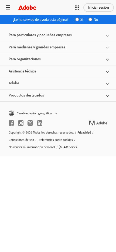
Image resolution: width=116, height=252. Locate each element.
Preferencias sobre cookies (55, 140)
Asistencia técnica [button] (22, 71)
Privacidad (84, 132)
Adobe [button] (14, 83)
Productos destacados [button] (26, 95)
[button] (77, 7)
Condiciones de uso (21, 140)
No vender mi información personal (32, 147)
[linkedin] (39, 123)
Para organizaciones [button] (25, 59)
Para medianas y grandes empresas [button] (37, 47)
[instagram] (20, 123)
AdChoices (70, 147)
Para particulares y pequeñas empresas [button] (40, 35)
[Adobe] (27, 7)
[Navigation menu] (8, 7)
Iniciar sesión (98, 7)
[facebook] (11, 123)
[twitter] (30, 123)
